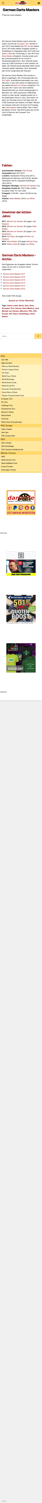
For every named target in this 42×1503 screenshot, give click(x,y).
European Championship (11, 389)
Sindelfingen (24, 313)
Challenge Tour (7, 405)
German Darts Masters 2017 (14, 274)
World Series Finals (9, 382)
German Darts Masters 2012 (14, 288)
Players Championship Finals (13, 395)
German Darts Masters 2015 (14, 280)
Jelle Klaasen (11, 107)
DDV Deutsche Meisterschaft (12, 449)
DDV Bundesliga (7, 446)
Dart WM (4, 359)
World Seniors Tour (8, 459)
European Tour (23, 43)
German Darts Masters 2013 (14, 285)
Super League (6, 429)
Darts (31, 305)
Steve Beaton (7, 56)
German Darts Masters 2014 (14, 282)
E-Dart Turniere (7, 466)
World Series (6, 415)
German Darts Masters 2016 (14, 277)
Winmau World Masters (10, 366)
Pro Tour (4, 402)
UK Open (5, 372)
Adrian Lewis (7, 53)
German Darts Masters (24, 308)
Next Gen (4, 432)
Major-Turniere (6, 363)
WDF (3, 456)
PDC (30, 311)
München (24, 311)
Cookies (4, 1501)
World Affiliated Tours (9, 463)
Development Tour (8, 408)
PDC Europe (29, 46)
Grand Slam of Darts (9, 392)
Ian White (31, 198)
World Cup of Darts (9, 376)
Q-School (4, 418)
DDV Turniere (6, 442)
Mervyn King (32, 241)
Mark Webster (15, 198)
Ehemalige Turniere (8, 469)
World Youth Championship (11, 422)
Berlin (21, 305)
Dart (26, 305)
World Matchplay (8, 379)
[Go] (38, 336)
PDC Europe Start (8, 435)
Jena (37, 308)
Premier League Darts (10, 369)
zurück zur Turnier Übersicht (21, 300)
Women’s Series (7, 412)
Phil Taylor (6, 80)
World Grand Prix (8, 385)
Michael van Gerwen (19, 85)
